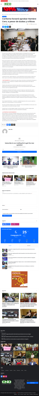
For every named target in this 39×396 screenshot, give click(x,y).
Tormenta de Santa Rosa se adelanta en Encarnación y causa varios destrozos (10, 321)
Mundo (15, 370)
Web (21, 209)
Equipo (25, 394)
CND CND (10, 129)
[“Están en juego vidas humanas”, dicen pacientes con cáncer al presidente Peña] (7, 178)
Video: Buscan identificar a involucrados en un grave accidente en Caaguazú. (21, 257)
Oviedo (22, 370)
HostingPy (34, 392)
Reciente (28, 245)
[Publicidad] (19, 9)
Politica (25, 370)
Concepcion (7, 370)
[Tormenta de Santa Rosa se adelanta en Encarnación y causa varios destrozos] (10, 313)
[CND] (7, 4)
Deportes (11, 370)
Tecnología (31, 394)
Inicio (3, 14)
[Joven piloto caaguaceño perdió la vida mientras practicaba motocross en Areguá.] (4, 250)
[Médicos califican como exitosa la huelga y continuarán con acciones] (19, 178)
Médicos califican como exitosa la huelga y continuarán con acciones (18, 183)
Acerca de (21, 394)
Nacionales (6, 14)
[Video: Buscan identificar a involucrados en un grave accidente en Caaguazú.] (4, 259)
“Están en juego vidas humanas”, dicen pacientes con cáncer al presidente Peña (7, 183)
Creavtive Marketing (21, 392)
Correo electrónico (5, 209)
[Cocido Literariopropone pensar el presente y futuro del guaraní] (7, 361)
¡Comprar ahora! (35, 394)
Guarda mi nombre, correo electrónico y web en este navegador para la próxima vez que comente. (18, 213)
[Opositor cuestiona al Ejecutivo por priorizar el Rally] (32, 361)
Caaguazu (2, 370)
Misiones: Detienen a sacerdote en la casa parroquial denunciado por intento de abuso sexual (31, 183)
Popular (10, 245)
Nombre (3, 205)
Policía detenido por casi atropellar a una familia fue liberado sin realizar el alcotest (27, 321)
